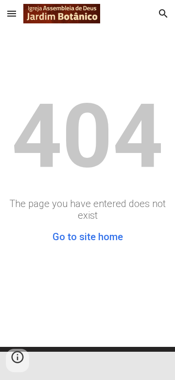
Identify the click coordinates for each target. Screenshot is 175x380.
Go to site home (87, 237)
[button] (11, 13)
